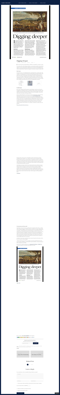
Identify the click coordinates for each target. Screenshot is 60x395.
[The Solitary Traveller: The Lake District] (37, 354)
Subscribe (36, 343)
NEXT (32, 364)
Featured (32, 62)
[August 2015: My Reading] (23, 354)
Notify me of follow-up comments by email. (24, 388)
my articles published (25, 335)
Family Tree (40, 244)
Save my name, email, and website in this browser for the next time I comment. (30, 383)
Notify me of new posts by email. (22, 390)
